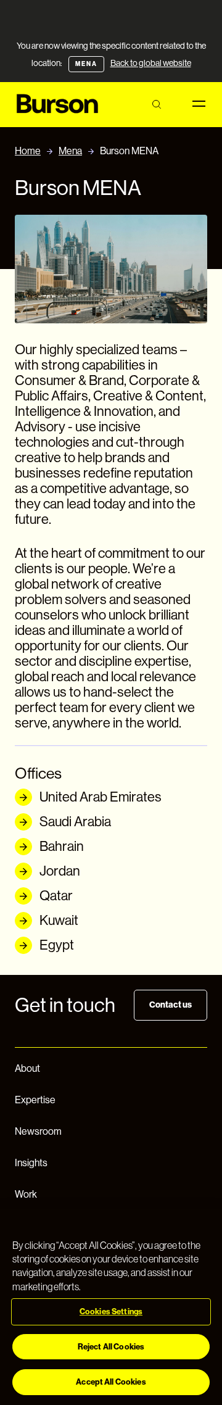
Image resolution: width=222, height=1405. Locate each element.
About (27, 1068)
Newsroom (38, 1131)
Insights (31, 1163)
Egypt (56, 945)
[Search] (156, 104)
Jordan (59, 871)
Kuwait (58, 920)
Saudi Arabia (75, 821)
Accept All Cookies (111, 1381)
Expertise (35, 1100)
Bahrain (61, 846)
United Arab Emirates (100, 797)
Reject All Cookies (111, 1346)
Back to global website (150, 63)
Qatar (56, 895)
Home (28, 151)
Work (26, 1194)
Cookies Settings (111, 1311)
